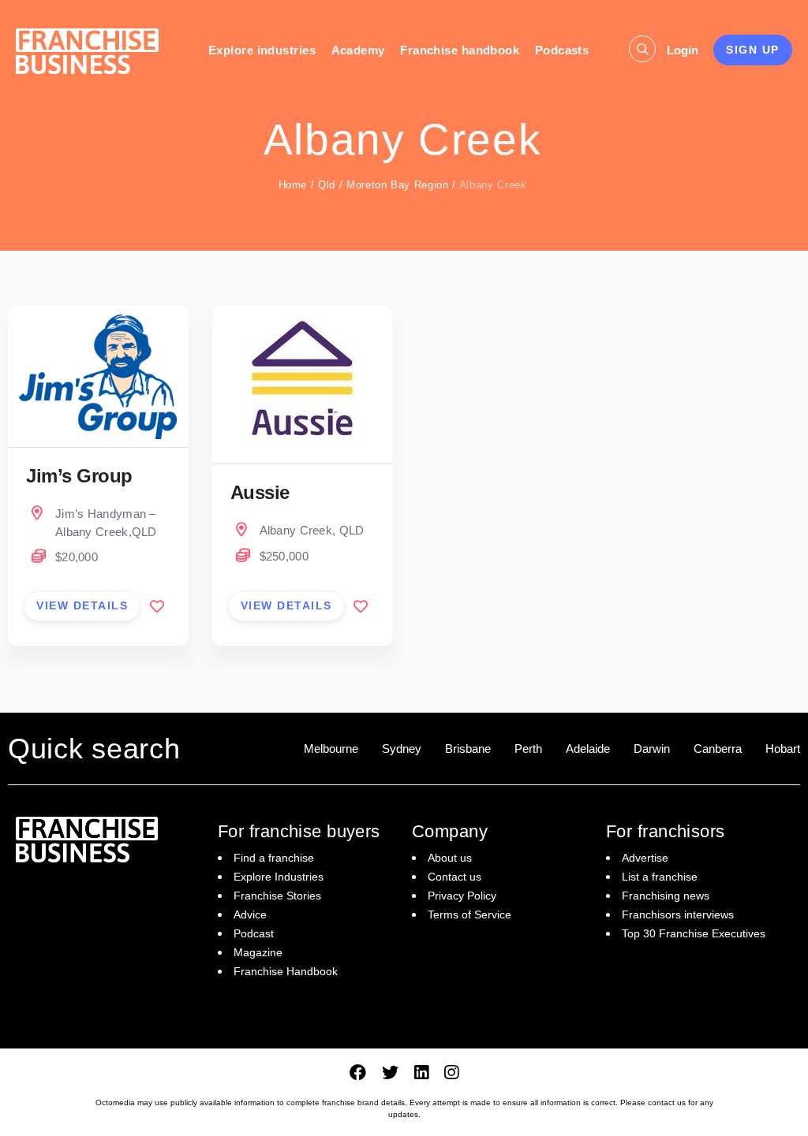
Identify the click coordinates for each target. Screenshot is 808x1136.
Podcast (254, 933)
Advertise (645, 857)
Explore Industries (279, 876)
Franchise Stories (277, 895)
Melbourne (331, 748)
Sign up (753, 49)
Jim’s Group (79, 475)
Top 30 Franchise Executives (693, 933)
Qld (326, 185)
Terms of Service (469, 914)
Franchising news (665, 895)
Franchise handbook (459, 50)
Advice (250, 914)
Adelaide (588, 748)
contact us (667, 1102)
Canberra (718, 748)
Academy (358, 50)
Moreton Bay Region (397, 185)
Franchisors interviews (678, 914)
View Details (82, 605)
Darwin (652, 748)
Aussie (260, 492)
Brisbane (468, 748)
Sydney (401, 748)
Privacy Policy (462, 895)
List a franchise (660, 876)
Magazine (258, 952)
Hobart (782, 748)
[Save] (157, 606)
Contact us (454, 876)
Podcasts (562, 50)
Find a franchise (274, 857)
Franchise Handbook (286, 971)
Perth (528, 748)
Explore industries (262, 50)
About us (450, 857)
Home (293, 185)
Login (682, 50)
